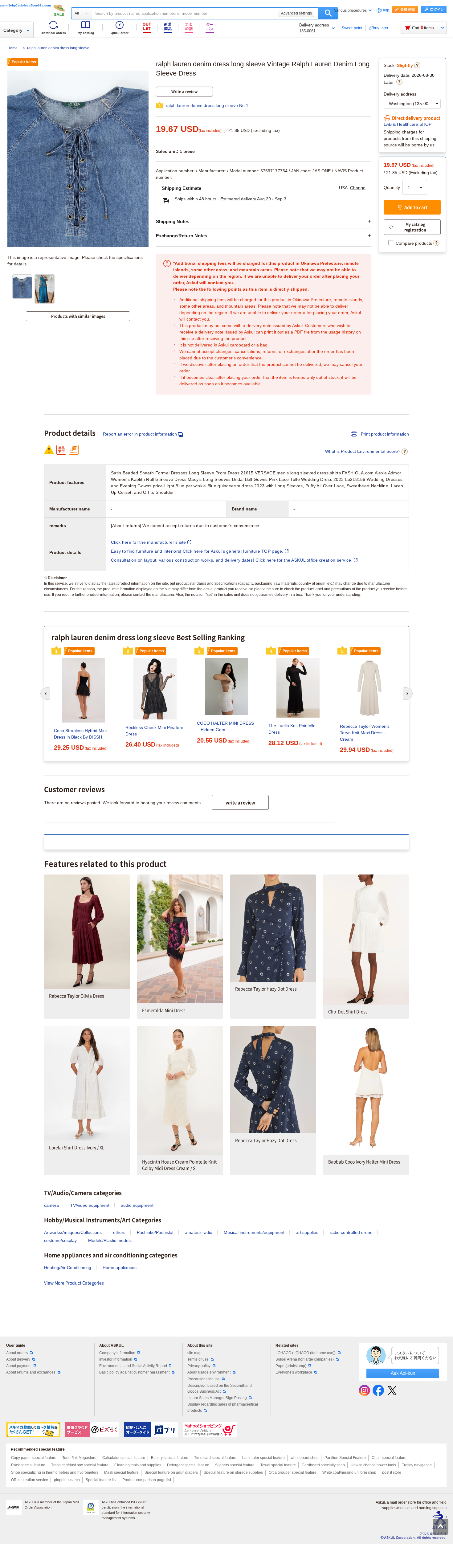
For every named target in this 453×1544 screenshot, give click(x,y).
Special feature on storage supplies (233, 1472)
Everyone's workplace (293, 1372)
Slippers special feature (235, 1465)
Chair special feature (389, 1458)
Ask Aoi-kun (403, 1373)
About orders (17, 1353)
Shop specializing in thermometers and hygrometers (54, 1472)
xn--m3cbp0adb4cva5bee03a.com (25, 5)
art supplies (307, 1232)
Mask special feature (121, 1472)
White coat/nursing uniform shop (349, 1472)
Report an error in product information (140, 434)
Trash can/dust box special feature (79, 1465)
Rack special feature (28, 1465)
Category (12, 30)
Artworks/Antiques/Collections (73, 1232)
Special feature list (101, 1480)
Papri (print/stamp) (290, 1366)
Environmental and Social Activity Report (133, 1366)
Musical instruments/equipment (254, 1232)
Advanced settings (296, 13)
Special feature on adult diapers (171, 1472)
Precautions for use (203, 1379)
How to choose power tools (373, 1465)
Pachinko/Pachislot (155, 1232)
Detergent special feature (188, 1465)
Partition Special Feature (345, 1458)
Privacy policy (198, 1366)
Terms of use (198, 1359)
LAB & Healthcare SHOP (407, 124)
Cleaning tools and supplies (137, 1465)
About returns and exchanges (30, 1372)
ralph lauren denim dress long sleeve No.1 (207, 105)
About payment (18, 1366)
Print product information (384, 434)
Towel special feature (278, 1465)
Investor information (115, 1359)
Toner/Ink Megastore (79, 1458)
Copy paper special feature (33, 1458)
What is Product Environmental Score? (362, 451)
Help (385, 10)
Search (328, 13)
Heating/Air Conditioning (67, 1267)
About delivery (18, 1359)
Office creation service (29, 1480)
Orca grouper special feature (292, 1472)
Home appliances (120, 1267)
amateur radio (198, 1232)
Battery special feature (169, 1458)
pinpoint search (67, 1480)
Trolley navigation (417, 1465)
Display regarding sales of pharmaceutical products (222, 1407)
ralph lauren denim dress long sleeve (58, 48)
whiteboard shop (305, 1458)
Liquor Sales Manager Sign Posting (217, 1398)
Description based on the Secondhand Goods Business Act (219, 1388)
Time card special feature (215, 1458)
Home (12, 48)
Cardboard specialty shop (323, 1465)
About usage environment (209, 1372)
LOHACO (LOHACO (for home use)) (305, 1353)
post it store (391, 1472)
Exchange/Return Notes (181, 235)
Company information (117, 1353)
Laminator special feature (263, 1458)
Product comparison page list (146, 1480)
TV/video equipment (89, 1205)
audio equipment (137, 1205)
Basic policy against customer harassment (134, 1372)
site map (194, 1353)
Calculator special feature (123, 1458)
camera (51, 1205)
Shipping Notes (172, 221)
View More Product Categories (74, 1283)
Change (357, 187)
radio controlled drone (351, 1232)
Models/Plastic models (110, 1240)
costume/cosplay (60, 1240)
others (119, 1232)
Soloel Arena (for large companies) (304, 1359)
